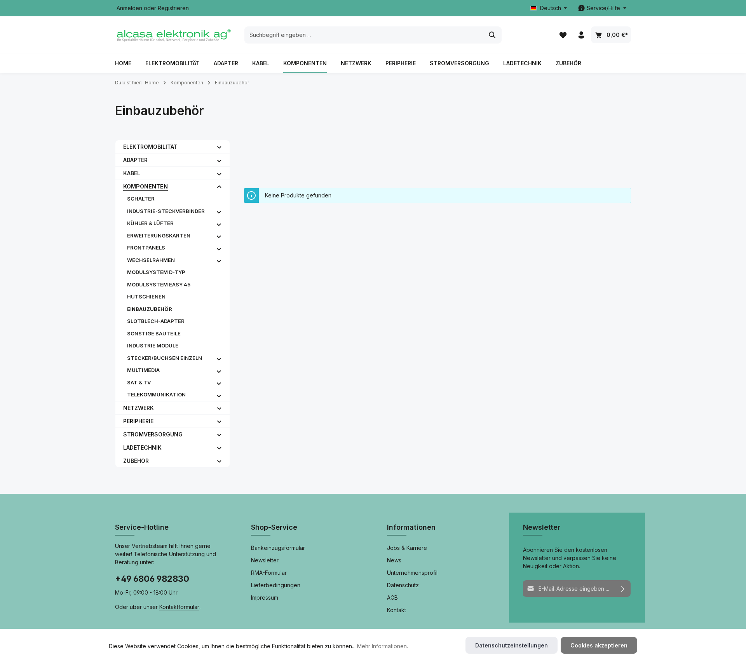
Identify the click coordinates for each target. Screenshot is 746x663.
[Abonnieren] (623, 588)
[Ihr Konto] (581, 35)
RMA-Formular (269, 572)
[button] (219, 146)
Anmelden (129, 8)
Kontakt (396, 610)
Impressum (264, 597)
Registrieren (173, 8)
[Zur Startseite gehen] (173, 35)
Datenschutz (403, 585)
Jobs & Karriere (407, 547)
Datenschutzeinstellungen (511, 645)
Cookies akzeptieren (598, 645)
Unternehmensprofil (412, 572)
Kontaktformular (179, 607)
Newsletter (265, 560)
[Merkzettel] (562, 35)
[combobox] (364, 35)
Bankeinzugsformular (278, 547)
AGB (392, 597)
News (394, 560)
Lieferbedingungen (275, 585)
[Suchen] (492, 35)
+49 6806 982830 (152, 579)
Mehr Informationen (382, 646)
